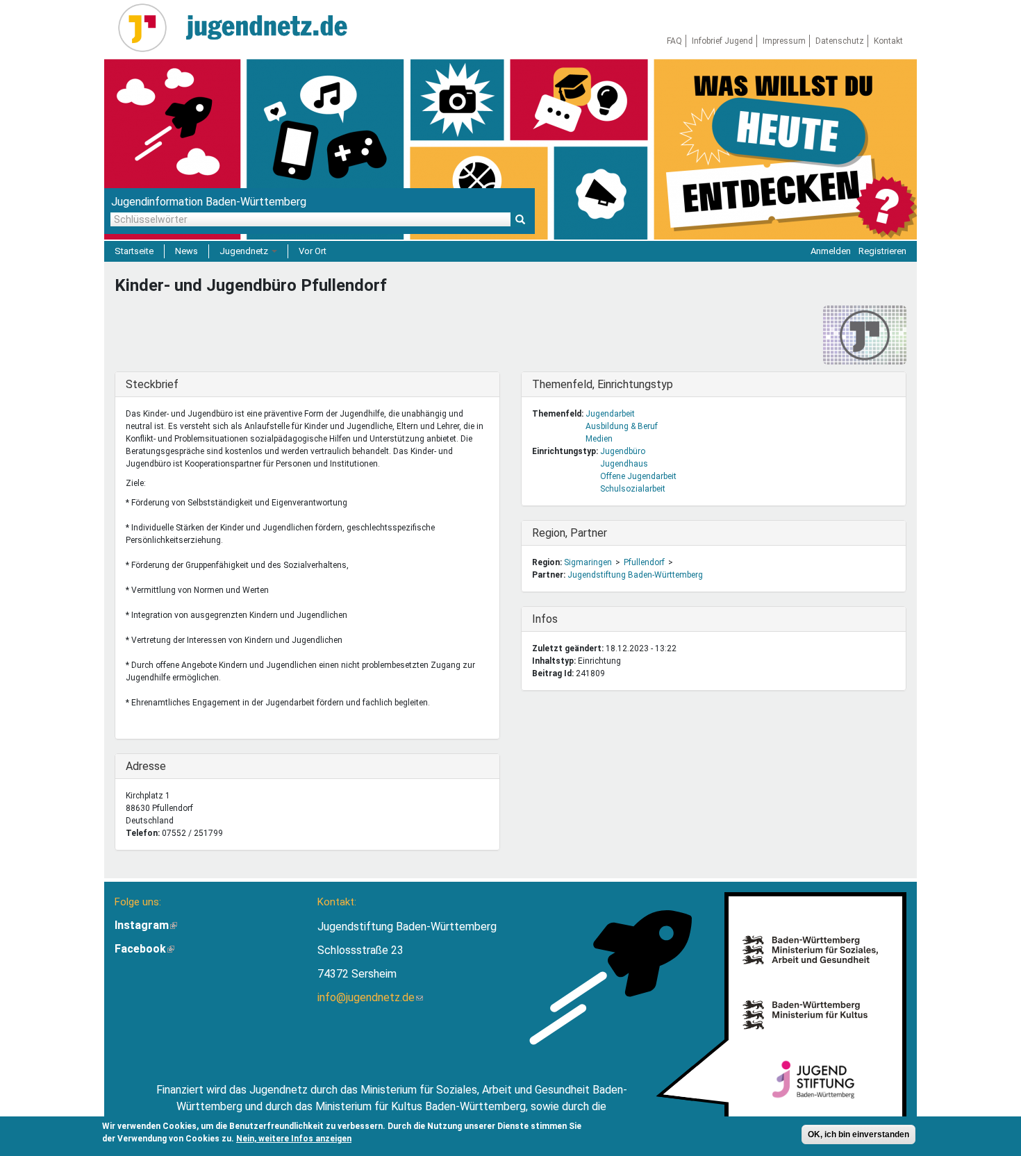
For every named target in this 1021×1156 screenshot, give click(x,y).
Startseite (134, 251)
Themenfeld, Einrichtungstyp (602, 384)
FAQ (674, 41)
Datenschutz (839, 41)
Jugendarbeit (610, 414)
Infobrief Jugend (722, 41)
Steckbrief (154, 384)
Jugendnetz (244, 251)
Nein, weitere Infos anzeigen (293, 1139)
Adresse (154, 766)
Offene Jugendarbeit (638, 476)
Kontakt (888, 41)
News (186, 251)
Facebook (144, 948)
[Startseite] (148, 28)
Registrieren (882, 251)
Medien (599, 439)
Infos (560, 619)
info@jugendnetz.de (370, 997)
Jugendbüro (622, 451)
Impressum (784, 41)
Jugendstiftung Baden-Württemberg (635, 575)
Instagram (146, 925)
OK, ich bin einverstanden (858, 1134)
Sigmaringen (588, 562)
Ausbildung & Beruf (622, 426)
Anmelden (831, 251)
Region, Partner (569, 532)
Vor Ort (312, 251)
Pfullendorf (644, 562)
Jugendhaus (624, 464)
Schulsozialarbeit (632, 489)
